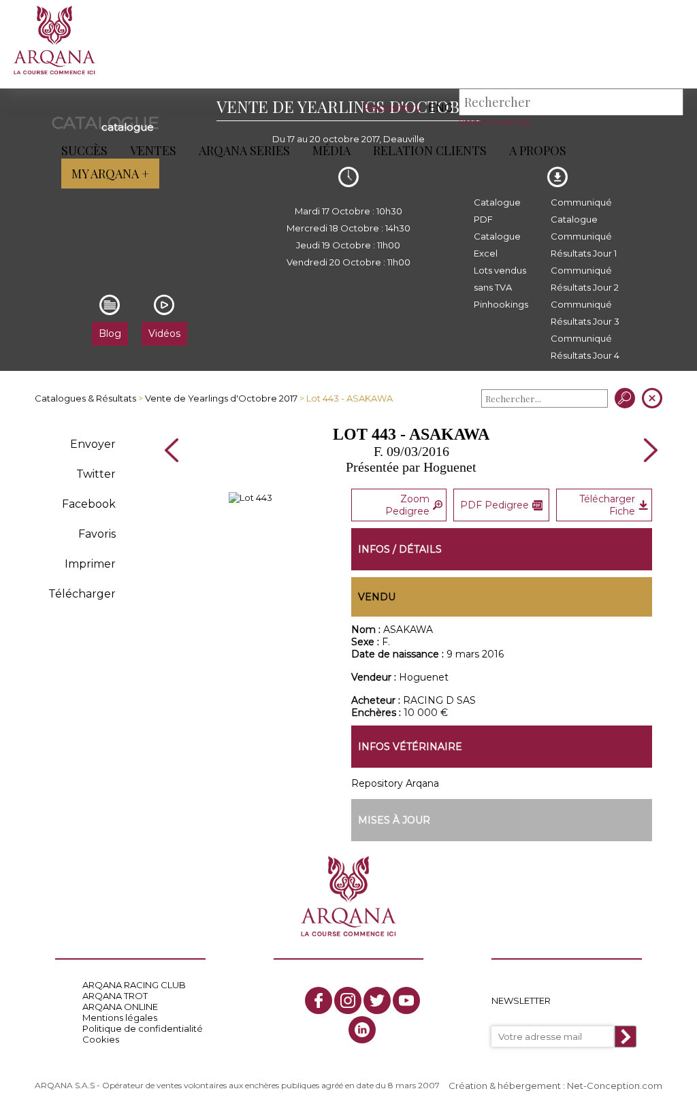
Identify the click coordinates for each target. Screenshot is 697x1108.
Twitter (96, 474)
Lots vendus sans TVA (500, 279)
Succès (84, 150)
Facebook (89, 504)
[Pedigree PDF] (250, 497)
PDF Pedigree (494, 505)
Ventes (153, 150)
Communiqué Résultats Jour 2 (585, 279)
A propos (537, 150)
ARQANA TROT (115, 995)
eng (440, 107)
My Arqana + (110, 173)
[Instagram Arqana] (347, 1000)
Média (331, 150)
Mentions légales (119, 1017)
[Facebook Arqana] (318, 1000)
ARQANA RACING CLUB (134, 984)
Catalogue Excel (497, 245)
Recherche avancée (494, 122)
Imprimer (90, 563)
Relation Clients (430, 150)
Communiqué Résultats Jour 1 (584, 245)
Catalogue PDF (497, 211)
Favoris (97, 533)
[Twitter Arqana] (377, 1000)
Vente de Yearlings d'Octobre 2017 (221, 398)
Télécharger (82, 593)
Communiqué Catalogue (581, 211)
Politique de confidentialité (142, 1028)
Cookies (100, 1039)
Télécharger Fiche (607, 505)
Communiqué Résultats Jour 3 (585, 313)
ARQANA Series (244, 150)
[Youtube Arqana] (406, 1000)
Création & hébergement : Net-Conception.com (555, 1085)
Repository (392, 107)
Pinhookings (501, 304)
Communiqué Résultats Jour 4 (585, 347)
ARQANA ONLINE (120, 1006)
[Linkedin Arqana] (362, 1029)
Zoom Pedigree (407, 505)
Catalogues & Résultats (85, 398)
